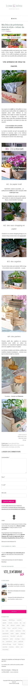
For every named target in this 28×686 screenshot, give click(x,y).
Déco (15, 445)
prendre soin (5, 636)
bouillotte (19, 620)
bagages (4, 620)
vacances (11, 646)
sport (15, 641)
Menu (15, 18)
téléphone (20, 644)
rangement (5, 638)
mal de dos (18, 630)
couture (16, 622)
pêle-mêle (19, 636)
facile (23, 625)
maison (12, 630)
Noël (24, 630)
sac (3, 641)
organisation (5, 633)
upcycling (17, 447)
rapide (11, 638)
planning (23, 633)
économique (5, 649)
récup (23, 638)
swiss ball (20, 641)
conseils (10, 622)
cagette (11, 445)
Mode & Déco (15, 443)
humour (20, 628)
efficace (13, 625)
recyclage (11, 447)
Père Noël (12, 636)
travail (14, 644)
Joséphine (8, 31)
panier (3, 447)
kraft (22, 445)
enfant (18, 625)
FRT (18, 683)
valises (17, 646)
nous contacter (14, 672)
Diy (20, 622)
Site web (4, 493)
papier (6, 447)
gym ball (15, 628)
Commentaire (5, 457)
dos (24, 622)
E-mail (4, 485)
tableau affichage (6, 644)
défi (8, 625)
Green (9, 443)
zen (22, 646)
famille (4, 628)
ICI (22, 136)
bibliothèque (12, 620)
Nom (3, 477)
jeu (3, 630)
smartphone (9, 641)
